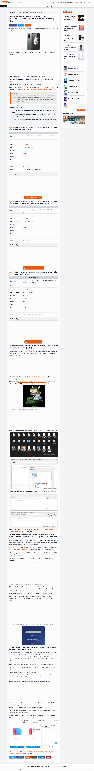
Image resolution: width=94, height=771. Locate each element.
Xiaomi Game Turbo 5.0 (70, 6)
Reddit (27, 757)
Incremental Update (46, 89)
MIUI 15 (11, 6)
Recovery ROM (35, 89)
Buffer (34, 757)
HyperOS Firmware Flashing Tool (32, 376)
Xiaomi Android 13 (39, 6)
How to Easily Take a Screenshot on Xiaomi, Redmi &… (70, 56)
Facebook (20, 757)
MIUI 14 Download (18, 6)
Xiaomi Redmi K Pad (73, 99)
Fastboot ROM (25, 89)
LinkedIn (41, 757)
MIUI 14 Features (29, 6)
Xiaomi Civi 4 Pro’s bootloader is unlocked (31, 379)
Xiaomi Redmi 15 (72, 86)
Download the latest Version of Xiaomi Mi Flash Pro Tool (69, 17)
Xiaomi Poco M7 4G (73, 68)
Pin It (48, 757)
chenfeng (25, 144)
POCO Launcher (59, 6)
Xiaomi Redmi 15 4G (73, 92)
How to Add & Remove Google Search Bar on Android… (70, 47)
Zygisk (52, 6)
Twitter (12, 757)
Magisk (47, 6)
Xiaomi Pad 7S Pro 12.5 (74, 105)
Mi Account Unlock (82, 6)
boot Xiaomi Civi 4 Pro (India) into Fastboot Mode (32, 381)
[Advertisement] (33, 65)
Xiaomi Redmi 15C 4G (73, 80)
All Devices (80, 109)
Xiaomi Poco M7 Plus (73, 74)
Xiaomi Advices (30, 769)
